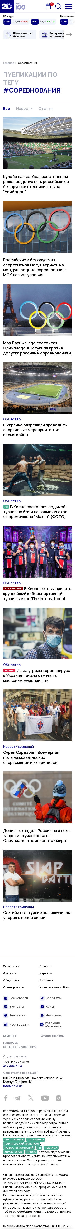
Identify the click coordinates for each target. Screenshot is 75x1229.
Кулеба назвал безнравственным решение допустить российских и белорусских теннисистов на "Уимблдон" (36, 184)
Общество (12, 419)
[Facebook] (6, 1098)
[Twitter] (30, 1098)
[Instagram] (58, 1098)
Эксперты (16, 1006)
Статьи (46, 108)
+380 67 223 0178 (16, 1062)
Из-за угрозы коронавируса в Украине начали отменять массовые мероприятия (36, 675)
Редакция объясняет (53, 1024)
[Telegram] (17, 1098)
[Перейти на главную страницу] (7, 6)
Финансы (9, 973)
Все (6, 108)
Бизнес (45, 966)
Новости (24, 108)
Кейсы (50, 1006)
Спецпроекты (13, 987)
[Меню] (68, 6)
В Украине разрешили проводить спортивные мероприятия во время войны (35, 430)
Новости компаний (18, 746)
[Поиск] (58, 6)
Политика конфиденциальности (20, 1045)
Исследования (20, 1024)
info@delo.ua (12, 1085)
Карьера (46, 973)
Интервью (53, 1015)
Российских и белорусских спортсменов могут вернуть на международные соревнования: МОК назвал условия (34, 267)
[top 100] (21, 6)
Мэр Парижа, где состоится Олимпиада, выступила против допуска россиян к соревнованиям (37, 348)
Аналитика (17, 1015)
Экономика (11, 966)
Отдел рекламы (52, 1036)
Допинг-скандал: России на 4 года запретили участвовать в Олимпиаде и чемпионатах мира (37, 835)
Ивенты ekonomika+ (54, 987)
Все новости (18, 998)
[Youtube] (45, 1098)
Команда (9, 1036)
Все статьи (54, 998)
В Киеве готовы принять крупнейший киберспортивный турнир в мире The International (37, 593)
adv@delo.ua (12, 1065)
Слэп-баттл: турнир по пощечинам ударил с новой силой (37, 915)
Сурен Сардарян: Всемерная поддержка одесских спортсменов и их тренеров (31, 757)
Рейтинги (47, 980)
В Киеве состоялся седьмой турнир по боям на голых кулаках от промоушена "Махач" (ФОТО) (35, 512)
